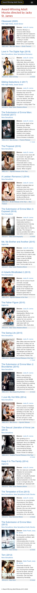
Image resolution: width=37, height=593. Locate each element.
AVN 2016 (5, 328)
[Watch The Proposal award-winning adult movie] (8, 160)
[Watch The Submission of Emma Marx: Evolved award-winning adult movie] (8, 129)
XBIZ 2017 (5, 171)
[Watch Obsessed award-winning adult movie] (8, 36)
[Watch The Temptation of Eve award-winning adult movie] (8, 506)
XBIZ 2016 (5, 297)
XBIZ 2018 (5, 140)
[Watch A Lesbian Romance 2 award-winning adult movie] (8, 191)
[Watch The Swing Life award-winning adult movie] (8, 347)
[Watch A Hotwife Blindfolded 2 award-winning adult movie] (8, 286)
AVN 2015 (5, 486)
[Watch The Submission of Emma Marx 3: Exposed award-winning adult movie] (8, 226)
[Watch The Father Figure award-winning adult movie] (8, 317)
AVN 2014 (5, 517)
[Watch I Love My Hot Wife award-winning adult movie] (8, 412)
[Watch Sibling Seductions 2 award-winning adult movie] (8, 96)
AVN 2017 (5, 236)
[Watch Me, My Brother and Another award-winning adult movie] (8, 256)
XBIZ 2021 (5, 46)
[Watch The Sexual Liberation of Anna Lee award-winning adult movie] (8, 444)
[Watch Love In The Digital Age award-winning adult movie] (8, 66)
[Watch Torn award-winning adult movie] (8, 569)
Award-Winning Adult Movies (12, 2)
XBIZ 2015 (5, 422)
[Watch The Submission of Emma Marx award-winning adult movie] (8, 539)
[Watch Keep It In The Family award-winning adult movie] (8, 476)
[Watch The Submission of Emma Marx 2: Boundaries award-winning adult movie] (8, 381)
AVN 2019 (5, 77)
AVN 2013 (5, 580)
